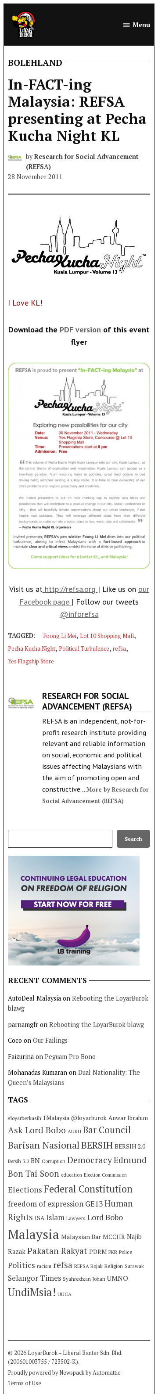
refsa (119, 648)
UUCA (64, 1294)
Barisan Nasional (43, 1144)
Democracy (89, 1160)
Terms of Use (24, 1383)
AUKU (74, 1131)
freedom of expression (45, 1204)
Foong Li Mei (59, 636)
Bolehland (35, 63)
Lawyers (76, 1218)
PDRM (98, 1252)
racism (44, 1266)
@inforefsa (79, 614)
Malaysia (33, 1234)
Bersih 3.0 (18, 1161)
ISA (39, 1218)
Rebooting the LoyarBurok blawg (96, 1024)
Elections (25, 1189)
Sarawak (134, 1266)
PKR (112, 1252)
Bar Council (107, 1130)
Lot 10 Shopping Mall (107, 636)
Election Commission (105, 1175)
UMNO (117, 1278)
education (71, 1175)
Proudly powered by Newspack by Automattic (64, 1372)
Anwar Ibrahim (128, 1118)
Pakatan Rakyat (57, 1251)
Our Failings (50, 1040)
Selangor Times (34, 1278)
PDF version (80, 329)
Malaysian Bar (81, 1236)
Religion (113, 1266)
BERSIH (97, 1144)
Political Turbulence (84, 648)
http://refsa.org (70, 589)
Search (133, 839)
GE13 (94, 1204)
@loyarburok (89, 1118)
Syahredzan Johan (84, 1278)
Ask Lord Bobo (37, 1130)
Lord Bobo (105, 1217)
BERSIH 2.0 (130, 1146)
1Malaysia (56, 1118)
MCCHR (114, 1237)
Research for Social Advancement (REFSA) (87, 701)
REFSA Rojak (88, 1266)
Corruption (53, 1161)
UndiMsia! (32, 1292)
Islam (55, 1217)
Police (126, 1252)
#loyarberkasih (24, 1118)
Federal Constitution (88, 1188)
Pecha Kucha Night (31, 648)
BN (35, 1160)
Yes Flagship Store (31, 661)
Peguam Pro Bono (70, 1056)
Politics (21, 1265)
